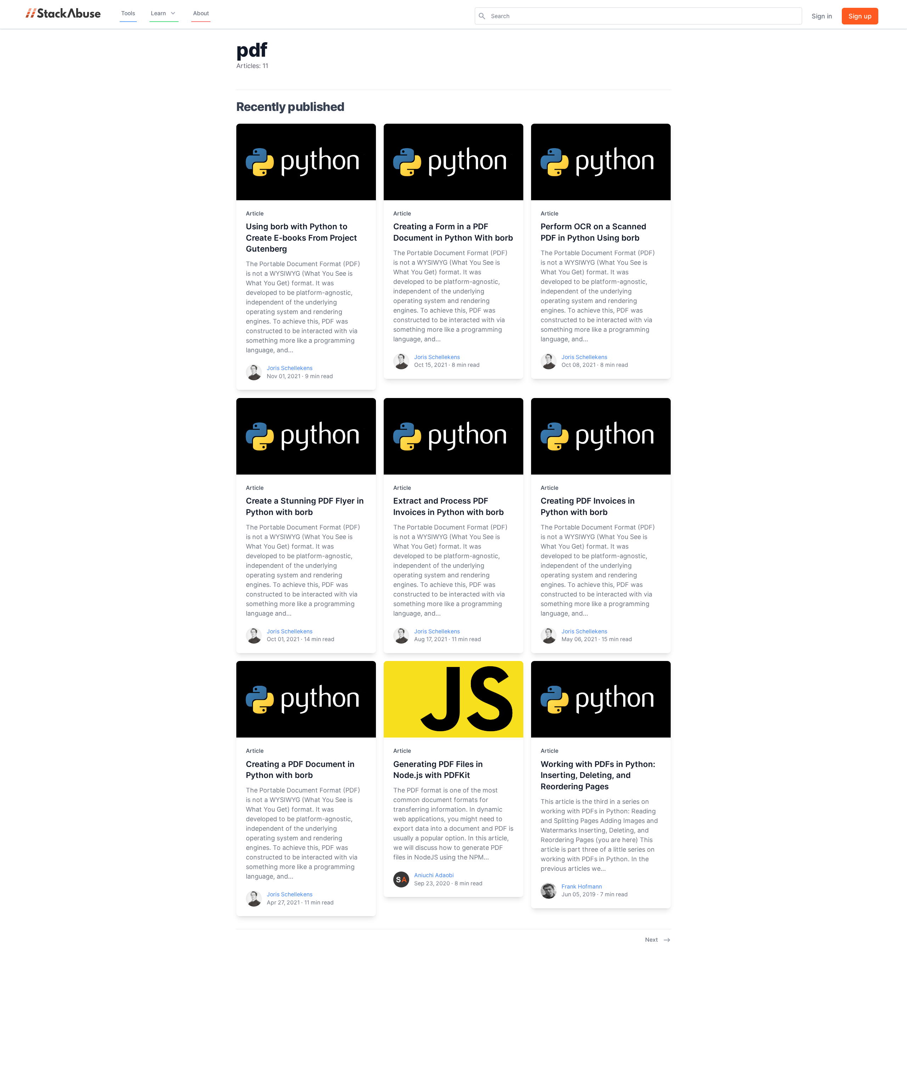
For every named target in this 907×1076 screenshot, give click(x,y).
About (201, 13)
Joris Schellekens (289, 368)
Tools (128, 13)
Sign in (822, 16)
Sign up (860, 16)
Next (651, 939)
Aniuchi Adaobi (434, 875)
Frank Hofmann (582, 886)
